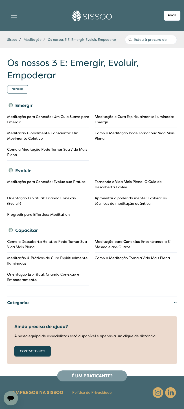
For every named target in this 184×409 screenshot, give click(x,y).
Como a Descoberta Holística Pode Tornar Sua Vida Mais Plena (47, 244)
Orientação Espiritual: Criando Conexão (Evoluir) (41, 201)
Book (172, 15)
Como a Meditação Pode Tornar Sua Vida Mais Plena (135, 136)
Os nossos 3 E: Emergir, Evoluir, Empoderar (82, 40)
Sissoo (12, 40)
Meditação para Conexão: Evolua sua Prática (46, 182)
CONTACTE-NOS (32, 351)
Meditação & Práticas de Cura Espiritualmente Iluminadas (47, 261)
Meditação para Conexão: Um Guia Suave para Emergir (48, 119)
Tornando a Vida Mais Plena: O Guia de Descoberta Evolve (128, 184)
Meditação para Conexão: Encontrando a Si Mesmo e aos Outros (133, 244)
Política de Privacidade (92, 392)
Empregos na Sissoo (38, 392)
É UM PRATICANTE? (92, 376)
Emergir (24, 105)
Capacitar (26, 230)
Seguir (17, 89)
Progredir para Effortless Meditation (38, 214)
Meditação (33, 40)
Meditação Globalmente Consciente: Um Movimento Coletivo (42, 136)
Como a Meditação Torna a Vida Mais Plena (132, 258)
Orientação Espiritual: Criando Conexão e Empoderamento (43, 277)
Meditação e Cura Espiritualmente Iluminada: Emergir (134, 119)
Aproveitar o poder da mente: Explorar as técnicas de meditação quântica (131, 201)
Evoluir (23, 171)
